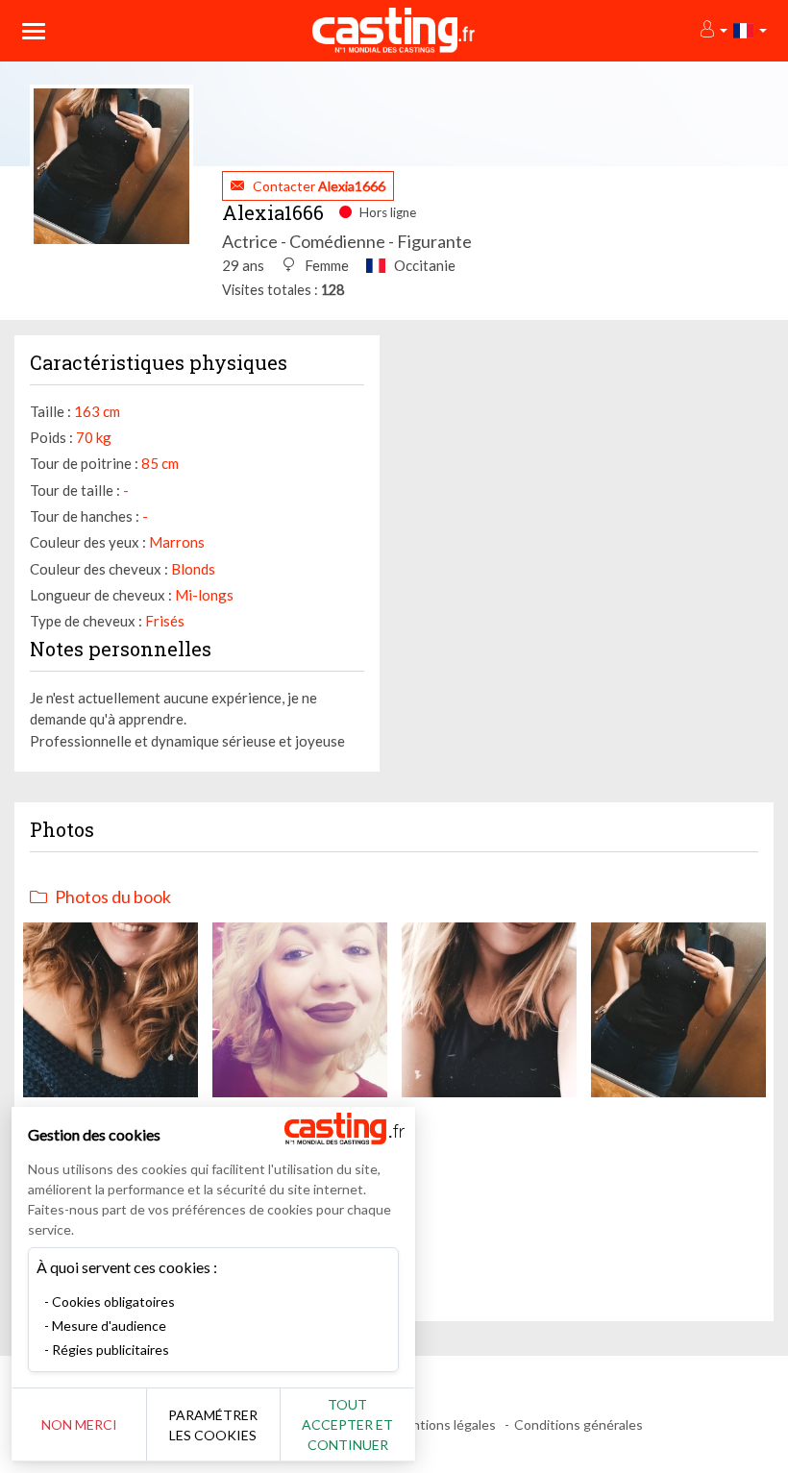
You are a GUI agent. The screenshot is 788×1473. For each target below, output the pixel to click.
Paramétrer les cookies (213, 1425)
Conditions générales (578, 1424)
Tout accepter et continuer (347, 1424)
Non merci (79, 1424)
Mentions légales (444, 1424)
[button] (712, 30)
